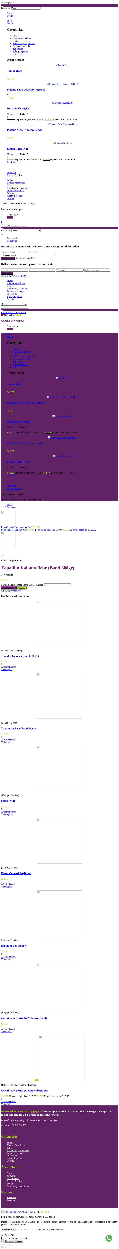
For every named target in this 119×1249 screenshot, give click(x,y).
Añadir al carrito (9, 588)
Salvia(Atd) (8, 800)
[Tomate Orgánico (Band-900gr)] (59, 645)
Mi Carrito (12, 1176)
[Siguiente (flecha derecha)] (5, 1247)
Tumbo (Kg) (14, 70)
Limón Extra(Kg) (17, 148)
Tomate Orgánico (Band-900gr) (20, 655)
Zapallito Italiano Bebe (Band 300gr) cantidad (22, 585)
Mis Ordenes (13, 1178)
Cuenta (10, 13)
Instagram (11, 1200)
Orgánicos (11, 507)
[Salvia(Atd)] (59, 790)
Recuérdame (10, 255)
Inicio (9, 20)
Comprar (22, 588)
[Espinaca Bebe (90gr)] (59, 935)
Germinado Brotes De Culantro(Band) (24, 1018)
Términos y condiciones (18, 1186)
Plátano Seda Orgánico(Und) (24, 129)
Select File (9, 1235)
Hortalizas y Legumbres (24, 43)
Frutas (15, 35)
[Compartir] (8, 1244)
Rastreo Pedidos (14, 175)
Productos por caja (21, 46)
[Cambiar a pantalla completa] (5, 1244)
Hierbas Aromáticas (22, 38)
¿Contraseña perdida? (25, 258)
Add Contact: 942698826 (15, 1212)
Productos (11, 172)
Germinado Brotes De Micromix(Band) (24, 1090)
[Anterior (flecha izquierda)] (2, 1247)
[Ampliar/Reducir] (2, 1244)
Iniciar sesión (13, 238)
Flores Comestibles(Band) (16, 873)
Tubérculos (18, 49)
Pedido (10, 16)
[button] (1, 222)
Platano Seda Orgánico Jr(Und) (26, 89)
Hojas (15, 41)
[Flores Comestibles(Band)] (59, 862)
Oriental (16, 54)
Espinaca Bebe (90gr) (14, 945)
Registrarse (12, 241)
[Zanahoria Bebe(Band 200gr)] (59, 718)
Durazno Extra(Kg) (18, 108)
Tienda (10, 23)
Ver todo (11, 162)
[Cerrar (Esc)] (11, 1244)
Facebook (11, 1197)
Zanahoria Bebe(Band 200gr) (18, 728)
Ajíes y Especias (20, 51)
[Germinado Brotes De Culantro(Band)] (59, 1007)
